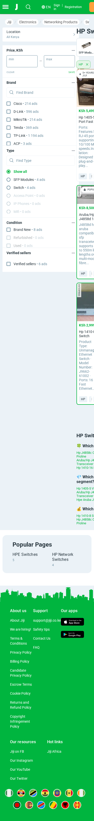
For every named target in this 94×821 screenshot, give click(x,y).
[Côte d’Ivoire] (81, 793)
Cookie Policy (20, 693)
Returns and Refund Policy (20, 704)
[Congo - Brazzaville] (53, 805)
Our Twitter (19, 778)
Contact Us (41, 638)
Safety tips (41, 629)
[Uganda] (21, 793)
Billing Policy (19, 661)
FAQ (36, 647)
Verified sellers (30, 264)
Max (49, 59)
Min (11, 59)
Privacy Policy (21, 652)
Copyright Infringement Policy (20, 721)
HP (81, 64)
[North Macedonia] (77, 805)
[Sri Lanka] (29, 805)
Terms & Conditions (18, 640)
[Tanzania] (33, 793)
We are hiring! (20, 629)
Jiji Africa (54, 751)
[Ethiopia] (57, 793)
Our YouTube (20, 769)
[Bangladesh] (17, 805)
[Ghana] (45, 793)
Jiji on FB (17, 751)
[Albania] (65, 805)
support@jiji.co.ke (47, 620)
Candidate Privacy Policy (21, 672)
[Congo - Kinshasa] (41, 805)
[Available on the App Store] (72, 622)
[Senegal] (69, 793)
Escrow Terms (21, 684)
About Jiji (17, 620)
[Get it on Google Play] (72, 635)
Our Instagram (21, 760)
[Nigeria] (9, 793)
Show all (20, 171)
